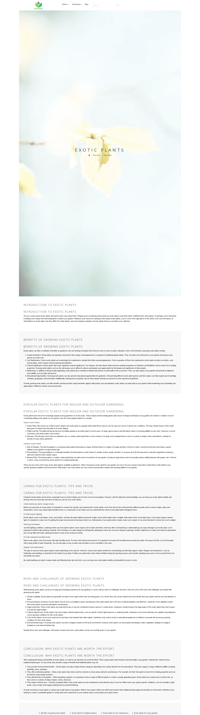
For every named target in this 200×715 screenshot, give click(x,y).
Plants (64, 4)
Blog (86, 4)
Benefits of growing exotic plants (53, 713)
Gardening (76, 4)
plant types (96, 155)
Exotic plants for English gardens (84, 713)
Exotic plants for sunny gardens (146, 713)
